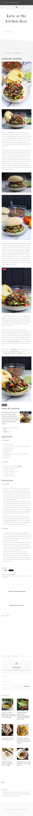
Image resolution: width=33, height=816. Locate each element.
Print (4, 405)
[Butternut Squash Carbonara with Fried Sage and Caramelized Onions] (24, 730)
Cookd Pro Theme (17, 809)
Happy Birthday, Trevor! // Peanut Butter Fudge (7, 763)
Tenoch (27, 251)
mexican (23, 576)
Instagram (20, 353)
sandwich (3, 577)
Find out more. (15, 2)
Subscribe (14, 349)
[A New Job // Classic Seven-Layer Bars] (9, 730)
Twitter (9, 353)
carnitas (13, 576)
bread (9, 576)
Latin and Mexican (17, 52)
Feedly (11, 351)
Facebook (5, 353)
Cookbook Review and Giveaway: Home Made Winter (24, 763)
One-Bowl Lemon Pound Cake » (16, 605)
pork (26, 576)
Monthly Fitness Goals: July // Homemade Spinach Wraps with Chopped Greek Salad (23, 716)
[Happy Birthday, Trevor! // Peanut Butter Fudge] (9, 754)
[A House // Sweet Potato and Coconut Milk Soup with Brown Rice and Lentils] (9, 705)
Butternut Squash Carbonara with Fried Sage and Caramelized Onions (24, 740)
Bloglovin (17, 351)
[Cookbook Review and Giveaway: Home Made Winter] (24, 754)
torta (6, 577)
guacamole (18, 576)
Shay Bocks (26, 809)
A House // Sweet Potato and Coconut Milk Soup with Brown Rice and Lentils (9, 715)
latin (21, 576)
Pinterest (13, 353)
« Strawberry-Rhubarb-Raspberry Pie (16, 591)
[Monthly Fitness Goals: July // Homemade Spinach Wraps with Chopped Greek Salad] (24, 705)
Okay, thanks (26, 2)
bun (11, 576)
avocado (5, 576)
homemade (19, 466)
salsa (29, 576)
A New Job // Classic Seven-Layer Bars (8, 738)
